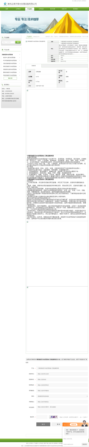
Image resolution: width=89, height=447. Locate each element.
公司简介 (18, 9)
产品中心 (56, 36)
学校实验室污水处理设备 (10, 75)
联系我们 (84, 0)
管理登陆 (61, 443)
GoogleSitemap (54, 445)
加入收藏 (74, 0)
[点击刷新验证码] (53, 417)
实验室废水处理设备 (7, 54)
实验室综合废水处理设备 (10, 69)
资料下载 (46, 443)
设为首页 (79, 0)
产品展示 (29, 9)
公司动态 (41, 9)
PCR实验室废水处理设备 (10, 60)
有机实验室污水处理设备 (10, 66)
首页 (7, 9)
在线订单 (64, 9)
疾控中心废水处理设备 (9, 57)
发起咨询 (85, 444)
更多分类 (10, 78)
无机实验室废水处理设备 (10, 63)
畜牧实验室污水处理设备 (10, 72)
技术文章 (52, 9)
